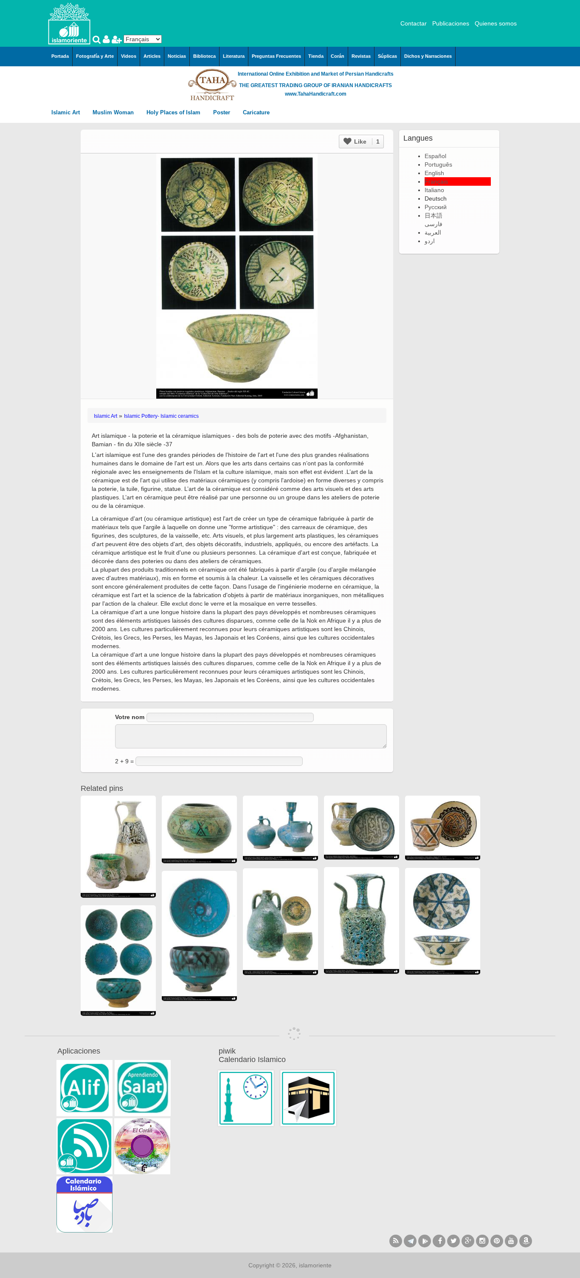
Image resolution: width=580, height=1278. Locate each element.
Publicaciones (450, 23)
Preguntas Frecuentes (276, 56)
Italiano (434, 190)
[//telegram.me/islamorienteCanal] (410, 1241)
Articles (152, 56)
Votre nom (129, 717)
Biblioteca (204, 56)
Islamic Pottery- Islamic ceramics (161, 416)
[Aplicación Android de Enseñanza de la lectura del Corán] (84, 1088)
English (434, 173)
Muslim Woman (114, 112)
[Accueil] (69, 23)
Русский (436, 207)
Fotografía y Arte (95, 56)
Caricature (256, 112)
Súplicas (387, 56)
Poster (222, 112)
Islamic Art (66, 112)
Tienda (316, 56)
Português (438, 164)
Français (436, 181)
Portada (60, 56)
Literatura (234, 56)
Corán (337, 56)
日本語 (433, 215)
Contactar (413, 23)
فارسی (433, 224)
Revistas (361, 56)
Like (366, 141)
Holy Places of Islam (174, 112)
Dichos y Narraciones (428, 56)
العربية (433, 232)
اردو (430, 241)
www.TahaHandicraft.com (315, 94)
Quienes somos (496, 23)
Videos (128, 56)
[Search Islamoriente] (98, 40)
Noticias (177, 56)
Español (435, 156)
